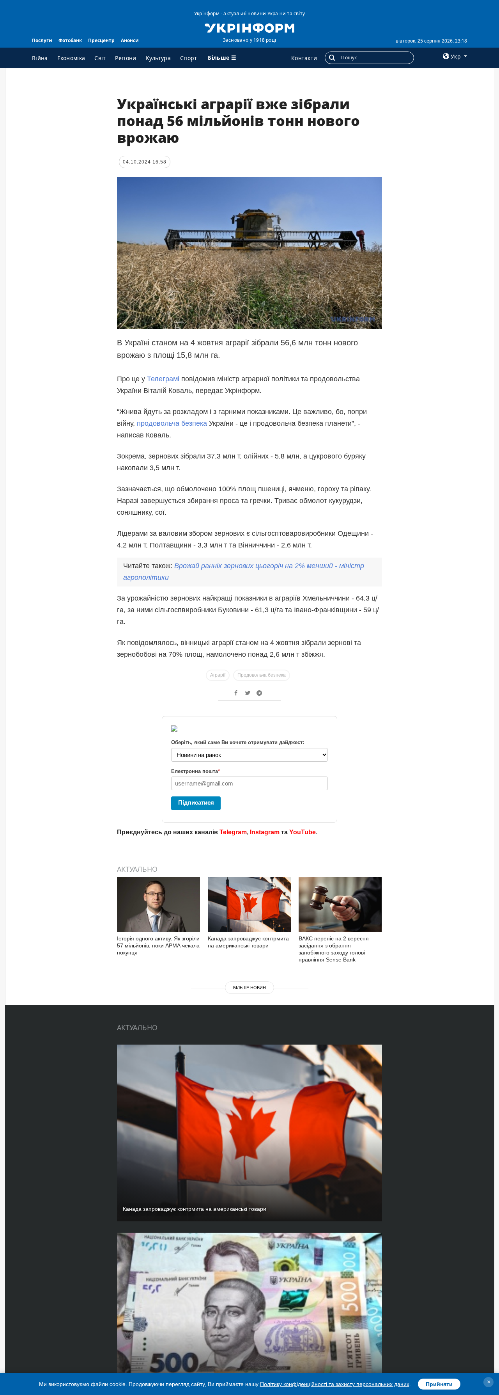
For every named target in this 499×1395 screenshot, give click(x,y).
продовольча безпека (172, 423)
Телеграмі (164, 379)
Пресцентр (101, 40)
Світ (100, 58)
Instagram (265, 832)
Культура (158, 58)
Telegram (233, 832)
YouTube (302, 832)
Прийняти (439, 1384)
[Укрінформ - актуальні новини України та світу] (249, 27)
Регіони (125, 58)
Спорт (188, 58)
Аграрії (217, 675)
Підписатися (196, 802)
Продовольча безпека (261, 675)
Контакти (304, 58)
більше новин (249, 987)
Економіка (71, 58)
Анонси (130, 40)
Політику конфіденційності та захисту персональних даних (334, 1384)
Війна (40, 58)
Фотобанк (70, 40)
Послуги (42, 40)
